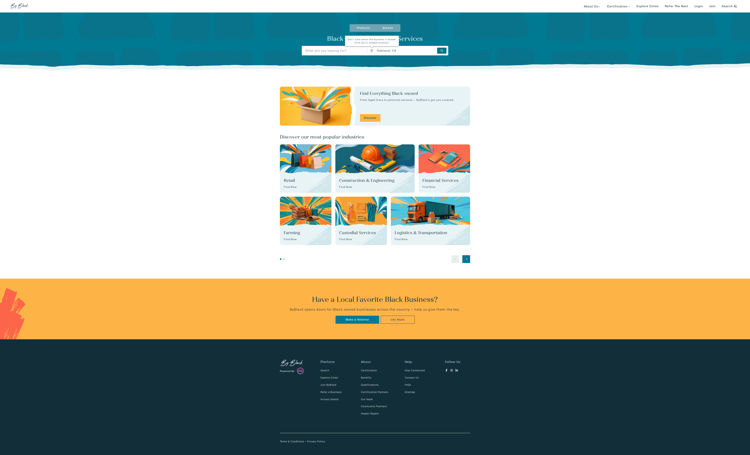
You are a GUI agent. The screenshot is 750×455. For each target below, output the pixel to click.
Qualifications (370, 385)
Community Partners (374, 406)
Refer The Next (676, 6)
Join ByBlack (329, 385)
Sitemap (410, 392)
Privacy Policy (316, 441)
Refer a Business (331, 392)
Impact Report (370, 413)
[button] (372, 51)
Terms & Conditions (292, 441)
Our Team (367, 399)
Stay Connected (415, 370)
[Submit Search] (441, 51)
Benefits (366, 377)
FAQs (408, 385)
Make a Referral (357, 320)
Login (699, 6)
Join (712, 6)
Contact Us (412, 377)
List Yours (398, 320)
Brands (388, 28)
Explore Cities (648, 6)
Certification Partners (374, 392)
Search (325, 370)
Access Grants (330, 399)
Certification (369, 370)
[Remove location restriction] (372, 51)
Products (363, 28)
